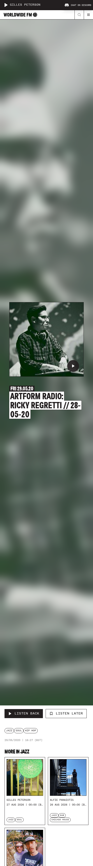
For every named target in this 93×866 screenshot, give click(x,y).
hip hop (30, 730)
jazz (9, 730)
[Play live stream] (6, 5)
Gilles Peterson (25, 5)
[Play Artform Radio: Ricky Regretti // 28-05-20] (73, 366)
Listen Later (69, 713)
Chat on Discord (81, 5)
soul (19, 730)
